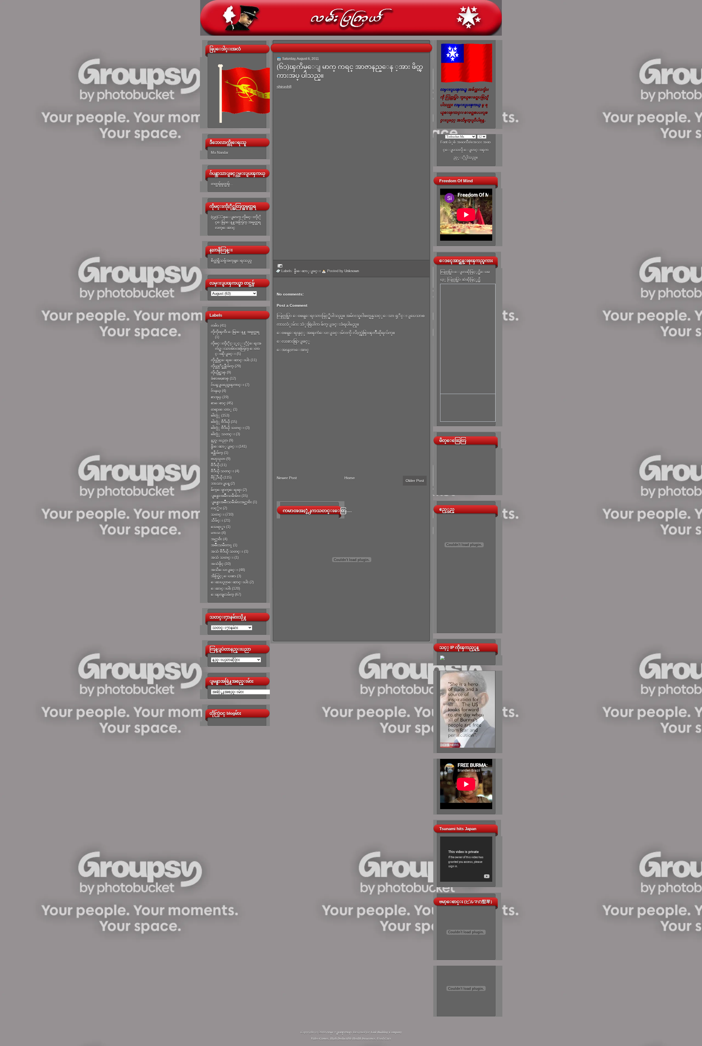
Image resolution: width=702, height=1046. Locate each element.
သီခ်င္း (217, 520)
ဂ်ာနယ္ (216, 391)
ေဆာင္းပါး (221, 588)
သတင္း (217, 514)
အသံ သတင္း (222, 557)
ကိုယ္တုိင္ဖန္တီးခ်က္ (222, 366)
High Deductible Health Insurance (352, 1038)
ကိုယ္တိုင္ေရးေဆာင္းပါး (230, 360)
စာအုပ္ (216, 397)
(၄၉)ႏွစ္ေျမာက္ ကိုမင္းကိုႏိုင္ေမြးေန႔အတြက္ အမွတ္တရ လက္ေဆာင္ (236, 222)
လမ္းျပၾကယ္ (338, 1032)
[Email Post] (279, 265)
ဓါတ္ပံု (215, 415)
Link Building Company (386, 1032)
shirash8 (284, 86)
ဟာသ (215, 533)
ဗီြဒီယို (216, 477)
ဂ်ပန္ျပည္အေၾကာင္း (227, 385)
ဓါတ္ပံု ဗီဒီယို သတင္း (227, 428)
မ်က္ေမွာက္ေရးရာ (226, 490)
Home (349, 478)
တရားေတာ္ (221, 409)
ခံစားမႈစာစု (220, 378)
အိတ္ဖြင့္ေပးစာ (223, 576)
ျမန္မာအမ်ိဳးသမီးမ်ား (225, 496)
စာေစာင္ (218, 403)
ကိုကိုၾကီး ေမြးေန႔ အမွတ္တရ (235, 332)
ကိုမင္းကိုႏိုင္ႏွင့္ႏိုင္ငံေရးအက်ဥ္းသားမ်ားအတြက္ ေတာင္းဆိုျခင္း (236, 348)
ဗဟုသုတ (218, 459)
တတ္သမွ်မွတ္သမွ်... (222, 184)
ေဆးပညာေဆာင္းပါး (229, 582)
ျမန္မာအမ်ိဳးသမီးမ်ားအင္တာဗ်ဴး (231, 502)
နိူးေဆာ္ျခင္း (224, 446)
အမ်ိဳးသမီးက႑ (221, 545)
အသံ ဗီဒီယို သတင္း (227, 551)
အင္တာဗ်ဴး (216, 539)
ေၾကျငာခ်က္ (222, 595)
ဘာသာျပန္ (220, 483)
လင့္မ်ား (216, 508)
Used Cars (384, 1038)
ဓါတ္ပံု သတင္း (223, 434)
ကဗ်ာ (215, 326)
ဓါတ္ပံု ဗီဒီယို (220, 422)
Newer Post (287, 478)
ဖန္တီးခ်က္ (217, 453)
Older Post (415, 480)
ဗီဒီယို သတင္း (222, 471)
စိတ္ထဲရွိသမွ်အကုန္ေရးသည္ (231, 261)
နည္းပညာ (219, 440)
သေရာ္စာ (218, 527)
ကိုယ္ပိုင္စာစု (218, 372)
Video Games (320, 1038)
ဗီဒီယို (215, 465)
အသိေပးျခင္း (224, 570)
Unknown (351, 271)
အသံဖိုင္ (217, 564)
